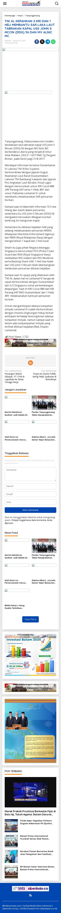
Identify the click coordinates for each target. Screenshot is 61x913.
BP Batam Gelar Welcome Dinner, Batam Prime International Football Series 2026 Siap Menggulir (37, 868)
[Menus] (4, 3)
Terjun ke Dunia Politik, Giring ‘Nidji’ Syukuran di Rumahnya (44, 375)
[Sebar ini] (36, 41)
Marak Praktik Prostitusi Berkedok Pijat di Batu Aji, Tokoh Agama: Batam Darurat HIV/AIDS (30, 813)
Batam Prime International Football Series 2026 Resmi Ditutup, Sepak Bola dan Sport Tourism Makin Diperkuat (36, 837)
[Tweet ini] (42, 41)
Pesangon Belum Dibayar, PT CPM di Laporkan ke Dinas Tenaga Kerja (14, 376)
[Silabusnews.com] (31, 3)
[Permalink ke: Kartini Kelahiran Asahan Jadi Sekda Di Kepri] (17, 402)
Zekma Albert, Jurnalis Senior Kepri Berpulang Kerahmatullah (44, 438)
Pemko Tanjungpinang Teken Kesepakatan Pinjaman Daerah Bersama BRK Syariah (43, 413)
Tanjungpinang (11, 43)
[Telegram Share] (47, 41)
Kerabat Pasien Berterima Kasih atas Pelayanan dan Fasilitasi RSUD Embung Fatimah (36, 852)
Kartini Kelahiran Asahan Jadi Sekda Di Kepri (16, 413)
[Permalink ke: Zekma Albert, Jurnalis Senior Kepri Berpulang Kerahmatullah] (44, 427)
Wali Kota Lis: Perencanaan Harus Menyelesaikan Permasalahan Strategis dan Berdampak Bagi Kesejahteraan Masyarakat (15, 438)
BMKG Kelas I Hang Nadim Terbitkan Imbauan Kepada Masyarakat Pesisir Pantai (15, 606)
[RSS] (30, 362)
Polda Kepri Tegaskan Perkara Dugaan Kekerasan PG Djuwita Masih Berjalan (36, 822)
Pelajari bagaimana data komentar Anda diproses (28, 521)
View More (30, 619)
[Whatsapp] (53, 41)
